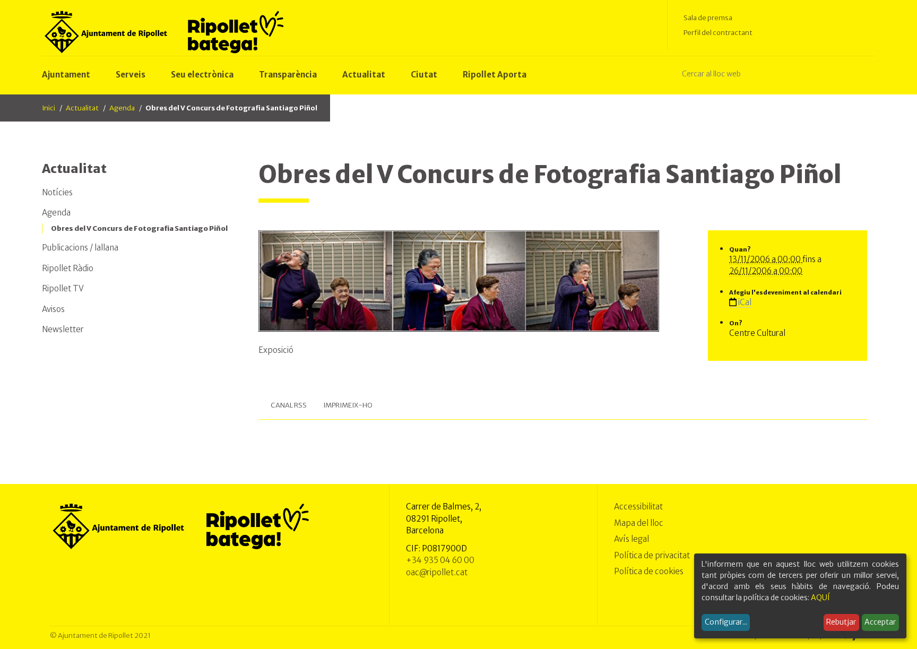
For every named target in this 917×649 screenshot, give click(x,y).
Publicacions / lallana (80, 248)
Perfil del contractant (718, 32)
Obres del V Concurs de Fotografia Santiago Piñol (139, 228)
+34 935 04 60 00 (440, 560)
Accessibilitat (638, 506)
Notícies (57, 192)
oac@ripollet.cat (437, 572)
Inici (48, 108)
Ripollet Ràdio (67, 268)
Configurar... (726, 622)
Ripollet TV (63, 288)
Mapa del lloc (638, 523)
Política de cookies (649, 571)
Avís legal (631, 539)
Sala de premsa (708, 17)
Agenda (122, 108)
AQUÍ (820, 597)
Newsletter (63, 329)
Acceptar (880, 622)
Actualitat (82, 108)
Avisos (53, 309)
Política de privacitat (652, 555)
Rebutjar (841, 622)
